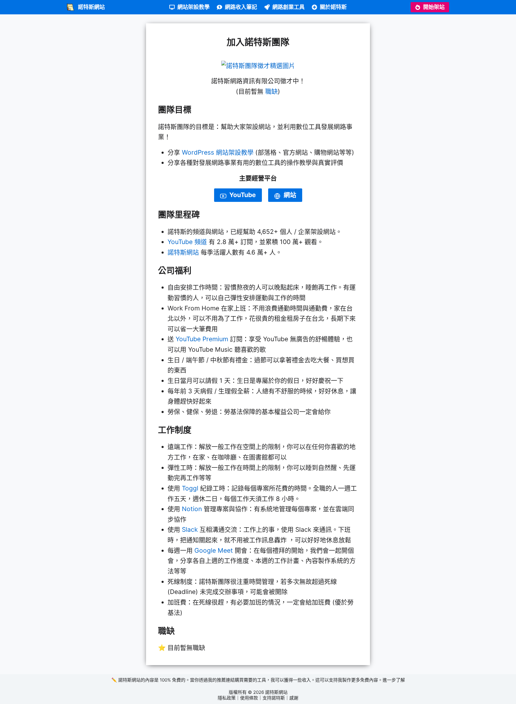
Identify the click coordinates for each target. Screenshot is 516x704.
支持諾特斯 (273, 698)
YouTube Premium (202, 339)
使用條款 (249, 698)
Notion (192, 509)
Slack (190, 529)
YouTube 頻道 (187, 242)
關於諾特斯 (333, 7)
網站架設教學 (193, 7)
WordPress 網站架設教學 (218, 152)
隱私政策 (227, 698)
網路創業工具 (288, 7)
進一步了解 (394, 680)
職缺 (271, 91)
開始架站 (434, 7)
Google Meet (213, 550)
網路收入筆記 (241, 7)
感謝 (293, 698)
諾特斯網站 (183, 252)
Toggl (190, 488)
